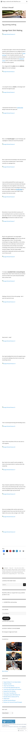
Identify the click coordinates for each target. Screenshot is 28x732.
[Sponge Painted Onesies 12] (14, 318)
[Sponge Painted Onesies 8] (14, 262)
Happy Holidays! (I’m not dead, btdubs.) (12, 682)
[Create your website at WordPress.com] (14, 1)
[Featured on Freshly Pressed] (8, 721)
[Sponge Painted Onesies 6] (14, 202)
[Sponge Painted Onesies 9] (14, 287)
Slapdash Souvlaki (7, 683)
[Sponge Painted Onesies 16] (14, 432)
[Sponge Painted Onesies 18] (14, 453)
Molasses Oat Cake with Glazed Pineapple (12, 702)
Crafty (15, 568)
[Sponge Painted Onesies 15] (14, 413)
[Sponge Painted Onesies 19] (14, 500)
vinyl (16, 573)
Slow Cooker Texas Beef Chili (9, 693)
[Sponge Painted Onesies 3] (14, 124)
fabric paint (15, 570)
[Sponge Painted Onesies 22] (14, 537)
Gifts (18, 568)
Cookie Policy (24, 726)
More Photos (5, 671)
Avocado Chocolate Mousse (9, 700)
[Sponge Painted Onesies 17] (14, 475)
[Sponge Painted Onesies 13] (14, 346)
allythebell (6, 568)
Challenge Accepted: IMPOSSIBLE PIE (11, 694)
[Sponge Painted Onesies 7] (14, 227)
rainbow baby (20, 107)
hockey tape (19, 570)
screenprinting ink (20, 572)
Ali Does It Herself (7, 7)
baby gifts (9, 569)
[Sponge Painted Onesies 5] (14, 172)
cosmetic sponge (21, 569)
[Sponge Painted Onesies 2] (14, 98)
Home (20, 568)
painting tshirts (8, 572)
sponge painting (11, 573)
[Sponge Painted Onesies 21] (14, 40)
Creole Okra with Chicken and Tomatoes (12, 689)
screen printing (13, 572)
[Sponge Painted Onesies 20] (14, 522)
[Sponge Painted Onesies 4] (14, 150)
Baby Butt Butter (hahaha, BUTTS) (11, 696)
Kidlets (23, 568)
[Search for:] (12, 584)
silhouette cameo (5, 573)
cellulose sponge (14, 569)
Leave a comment (21, 573)
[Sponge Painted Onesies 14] (14, 384)
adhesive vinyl (4, 569)
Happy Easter (6, 698)
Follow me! (5, 609)
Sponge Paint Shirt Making (12, 30)
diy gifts (7, 570)
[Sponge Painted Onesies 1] (14, 77)
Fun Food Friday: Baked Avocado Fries (11, 687)
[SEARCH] (24, 584)
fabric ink (10, 570)
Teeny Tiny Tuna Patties (8, 685)
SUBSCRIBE (6, 618)
